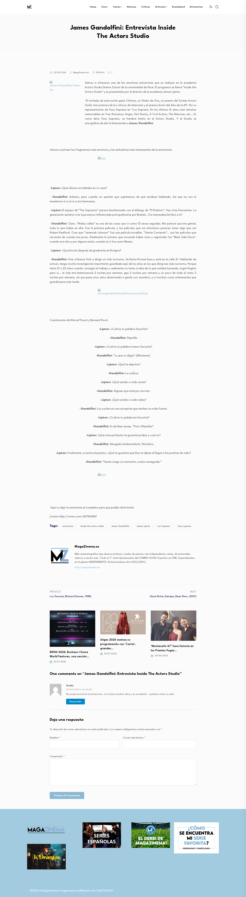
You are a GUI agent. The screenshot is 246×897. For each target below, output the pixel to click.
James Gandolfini (120, 526)
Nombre (55, 738)
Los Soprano (163, 526)
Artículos (160, 7)
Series (116, 7)
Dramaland (178, 7)
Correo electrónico (134, 738)
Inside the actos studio (92, 526)
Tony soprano (184, 526)
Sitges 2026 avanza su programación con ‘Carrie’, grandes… (67, 644)
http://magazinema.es (87, 567)
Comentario (57, 756)
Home (93, 7)
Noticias (131, 7)
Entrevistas (196, 7)
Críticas (145, 7)
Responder (75, 701)
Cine (103, 7)
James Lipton (143, 526)
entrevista (67, 526)
